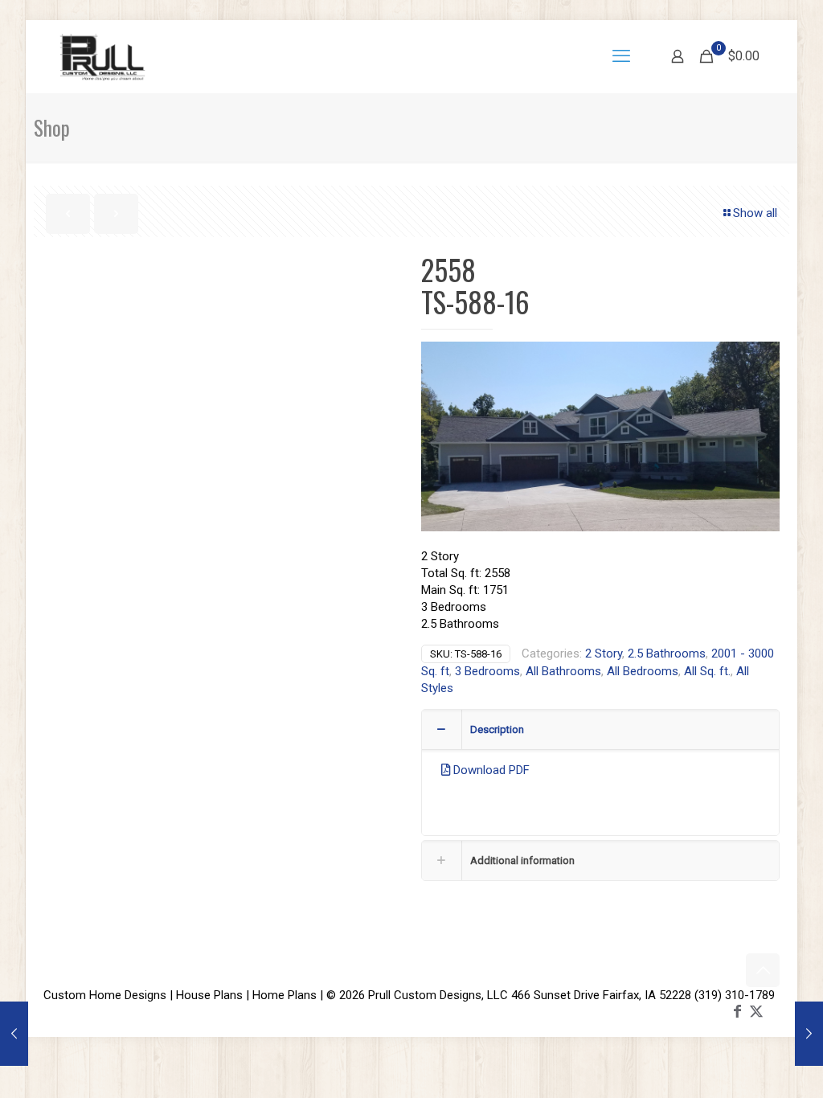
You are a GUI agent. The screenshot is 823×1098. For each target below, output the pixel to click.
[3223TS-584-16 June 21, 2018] (809, 1034)
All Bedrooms (642, 671)
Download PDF (490, 770)
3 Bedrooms (487, 671)
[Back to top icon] (763, 970)
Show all (755, 213)
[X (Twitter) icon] (756, 1010)
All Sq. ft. (707, 671)
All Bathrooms (563, 671)
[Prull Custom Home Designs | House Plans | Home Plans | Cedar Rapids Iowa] (102, 56)
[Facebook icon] (737, 1010)
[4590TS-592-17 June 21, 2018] (14, 1034)
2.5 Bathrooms (667, 653)
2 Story (603, 653)
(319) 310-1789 (734, 995)
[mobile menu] (621, 56)
